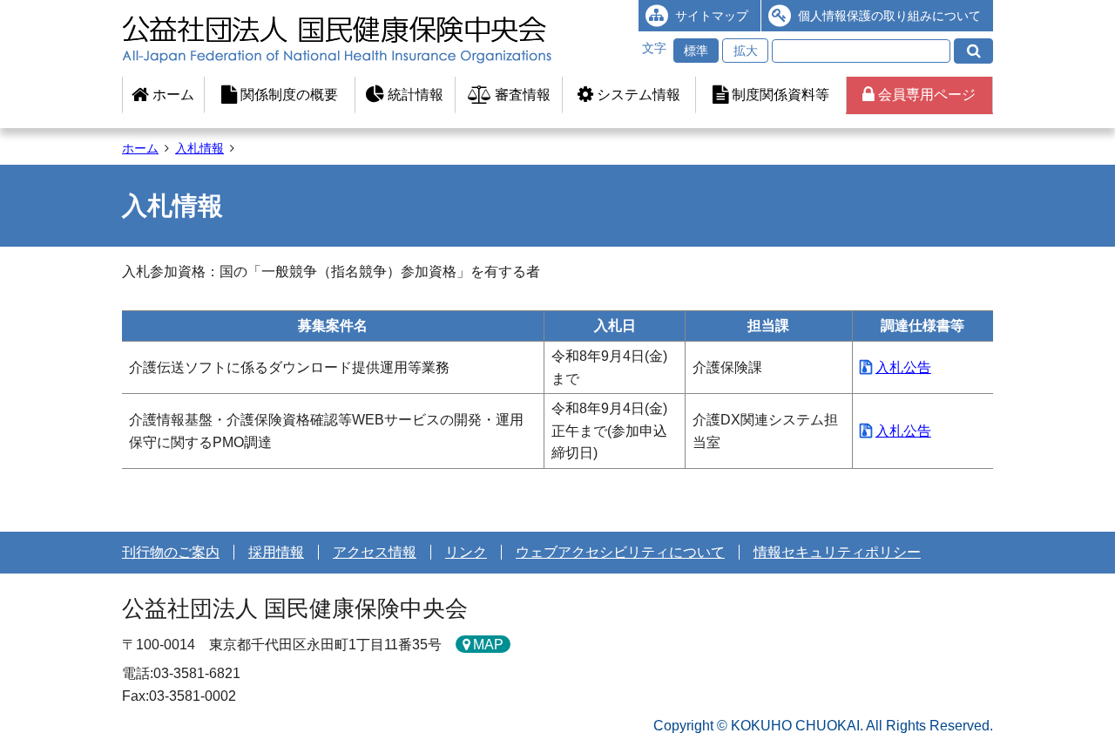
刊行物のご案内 (171, 552)
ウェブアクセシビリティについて (620, 552)
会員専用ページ (925, 94)
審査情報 (521, 94)
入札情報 (199, 148)
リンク (466, 552)
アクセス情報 (374, 552)
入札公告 (903, 367)
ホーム (171, 94)
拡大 (745, 51)
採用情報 (276, 552)
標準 (696, 51)
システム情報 (636, 94)
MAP (488, 644)
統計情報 (413, 94)
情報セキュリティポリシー (837, 552)
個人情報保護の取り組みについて (889, 16)
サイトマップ (711, 16)
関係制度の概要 (287, 94)
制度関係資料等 (778, 94)
